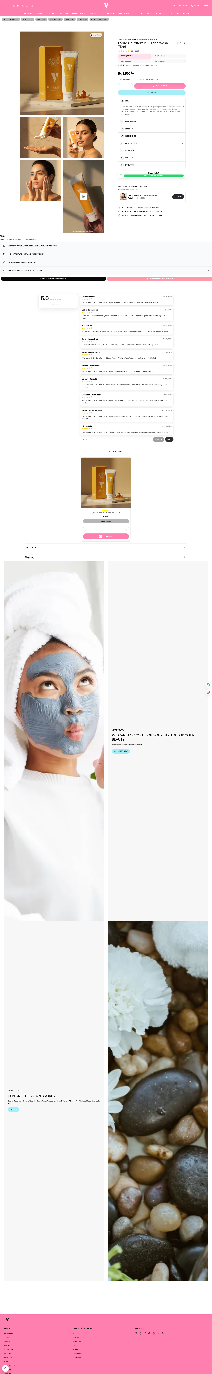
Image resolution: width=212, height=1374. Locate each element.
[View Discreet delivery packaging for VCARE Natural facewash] (83, 196)
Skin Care (41, 19)
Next (169, 439)
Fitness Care (8, 1349)
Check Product (106, 521)
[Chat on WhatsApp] (208, 685)
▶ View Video (96, 35)
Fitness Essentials (99, 19)
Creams (7, 1337)
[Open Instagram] (208, 692)
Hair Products (9, 1362)
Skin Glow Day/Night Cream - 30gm (142, 195)
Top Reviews (31, 547)
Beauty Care (55, 19)
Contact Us (77, 1357)
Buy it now (151, 92)
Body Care (27, 19)
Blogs (75, 1333)
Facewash (8, 1357)
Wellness (83, 19)
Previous (158, 439)
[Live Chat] (5, 1368)
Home (120, 40)
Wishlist (75, 1349)
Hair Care (70, 19)
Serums (7, 1341)
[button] (195, 6)
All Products (8, 1333)
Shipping (29, 557)
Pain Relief (7, 1353)
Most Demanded (11, 19)
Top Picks (76, 1345)
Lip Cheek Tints (9, 1366)
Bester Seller (77, 1341)
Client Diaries (77, 1353)
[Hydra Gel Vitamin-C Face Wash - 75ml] (106, 483)
